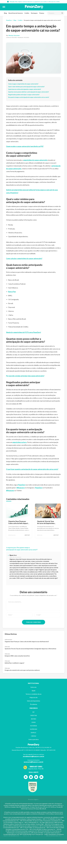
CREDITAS (33, 715)
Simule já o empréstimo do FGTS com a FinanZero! (23, 332)
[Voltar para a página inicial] (34, 7)
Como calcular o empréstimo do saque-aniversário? (24, 258)
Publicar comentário (33, 622)
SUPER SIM (33, 729)
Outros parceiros (33, 739)
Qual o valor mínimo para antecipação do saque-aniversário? (26, 86)
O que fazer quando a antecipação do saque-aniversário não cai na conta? (32, 469)
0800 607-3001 (36, 766)
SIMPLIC (33, 732)
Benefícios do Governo (16, 13)
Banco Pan (12, 292)
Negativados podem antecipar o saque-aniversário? (23, 94)
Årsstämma (33, 704)
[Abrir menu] (4, 7)
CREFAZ (33, 736)
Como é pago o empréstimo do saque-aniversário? (23, 84)
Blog (5, 13)
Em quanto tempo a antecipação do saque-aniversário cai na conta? (28, 97)
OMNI (33, 722)
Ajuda (33, 690)
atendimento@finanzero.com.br (33, 756)
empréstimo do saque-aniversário (35, 160)
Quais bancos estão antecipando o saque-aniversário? (24, 89)
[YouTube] (41, 777)
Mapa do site (33, 697)
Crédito (26, 13)
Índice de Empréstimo (33, 701)
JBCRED (33, 719)
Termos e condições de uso (33, 694)
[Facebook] (26, 777)
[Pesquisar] (62, 13)
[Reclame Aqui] (32, 787)
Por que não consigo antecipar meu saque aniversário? (25, 376)
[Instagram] (36, 777)
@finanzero (20, 488)
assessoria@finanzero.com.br (33, 762)
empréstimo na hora (19, 442)
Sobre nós (33, 687)
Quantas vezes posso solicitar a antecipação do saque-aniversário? (28, 92)
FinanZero (9, 20)
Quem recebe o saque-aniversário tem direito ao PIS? (25, 146)
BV (33, 712)
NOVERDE (33, 726)
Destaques (34, 13)
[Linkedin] (31, 777)
